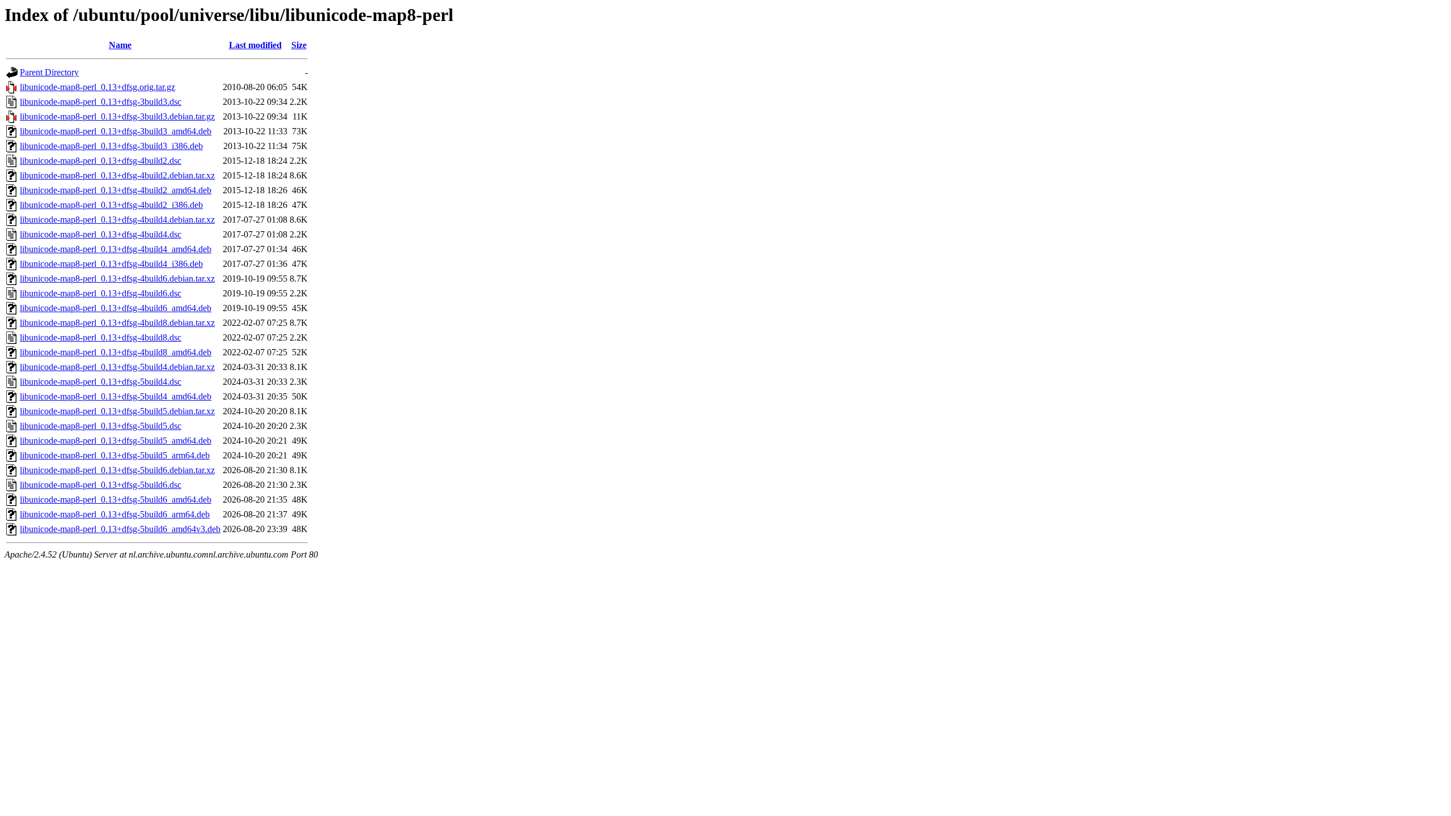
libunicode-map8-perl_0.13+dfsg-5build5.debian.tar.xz (117, 411)
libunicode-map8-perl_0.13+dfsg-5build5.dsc (100, 426)
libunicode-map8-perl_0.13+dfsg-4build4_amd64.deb (115, 249)
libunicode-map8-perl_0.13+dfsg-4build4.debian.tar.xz (117, 219)
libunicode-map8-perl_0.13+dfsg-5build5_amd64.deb (115, 440)
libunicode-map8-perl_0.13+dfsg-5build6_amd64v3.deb (120, 529)
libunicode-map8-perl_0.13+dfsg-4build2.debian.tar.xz (117, 175)
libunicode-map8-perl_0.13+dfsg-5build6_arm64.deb (115, 514)
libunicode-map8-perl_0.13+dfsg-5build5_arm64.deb (115, 455)
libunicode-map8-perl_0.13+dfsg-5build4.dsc (100, 381)
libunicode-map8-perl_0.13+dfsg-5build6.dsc (100, 485)
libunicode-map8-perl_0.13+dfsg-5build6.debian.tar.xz (117, 470)
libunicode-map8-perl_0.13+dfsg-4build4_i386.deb (111, 264)
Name (120, 45)
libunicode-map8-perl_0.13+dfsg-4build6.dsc (100, 293)
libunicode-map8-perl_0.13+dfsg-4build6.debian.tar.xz (117, 278)
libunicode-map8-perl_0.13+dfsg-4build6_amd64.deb (115, 308)
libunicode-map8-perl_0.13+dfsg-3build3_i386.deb (111, 146)
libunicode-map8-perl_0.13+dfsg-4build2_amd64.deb (115, 190)
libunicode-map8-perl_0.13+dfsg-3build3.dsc (100, 102)
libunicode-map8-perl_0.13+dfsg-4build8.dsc (100, 337)
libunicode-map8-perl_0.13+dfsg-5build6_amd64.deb (115, 499)
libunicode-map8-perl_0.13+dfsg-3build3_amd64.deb (115, 131)
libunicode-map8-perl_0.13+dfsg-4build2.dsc (100, 160)
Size (299, 45)
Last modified (255, 45)
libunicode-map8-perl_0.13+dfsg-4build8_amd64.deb (115, 352)
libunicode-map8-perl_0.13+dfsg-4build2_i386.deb (111, 205)
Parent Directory (49, 72)
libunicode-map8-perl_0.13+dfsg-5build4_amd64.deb (115, 396)
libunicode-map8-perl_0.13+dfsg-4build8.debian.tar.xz (117, 323)
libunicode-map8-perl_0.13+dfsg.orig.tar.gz (97, 87)
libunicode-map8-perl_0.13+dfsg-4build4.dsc (100, 234)
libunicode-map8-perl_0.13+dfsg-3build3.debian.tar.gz (117, 116)
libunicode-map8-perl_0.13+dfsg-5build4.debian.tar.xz (117, 367)
